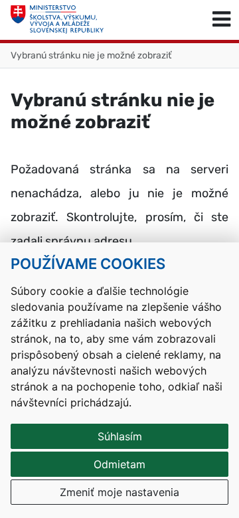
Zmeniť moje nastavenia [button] (119, 492)
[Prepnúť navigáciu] (221, 20)
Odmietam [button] (119, 464)
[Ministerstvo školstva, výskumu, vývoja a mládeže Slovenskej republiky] (57, 20)
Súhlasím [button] (120, 436)
